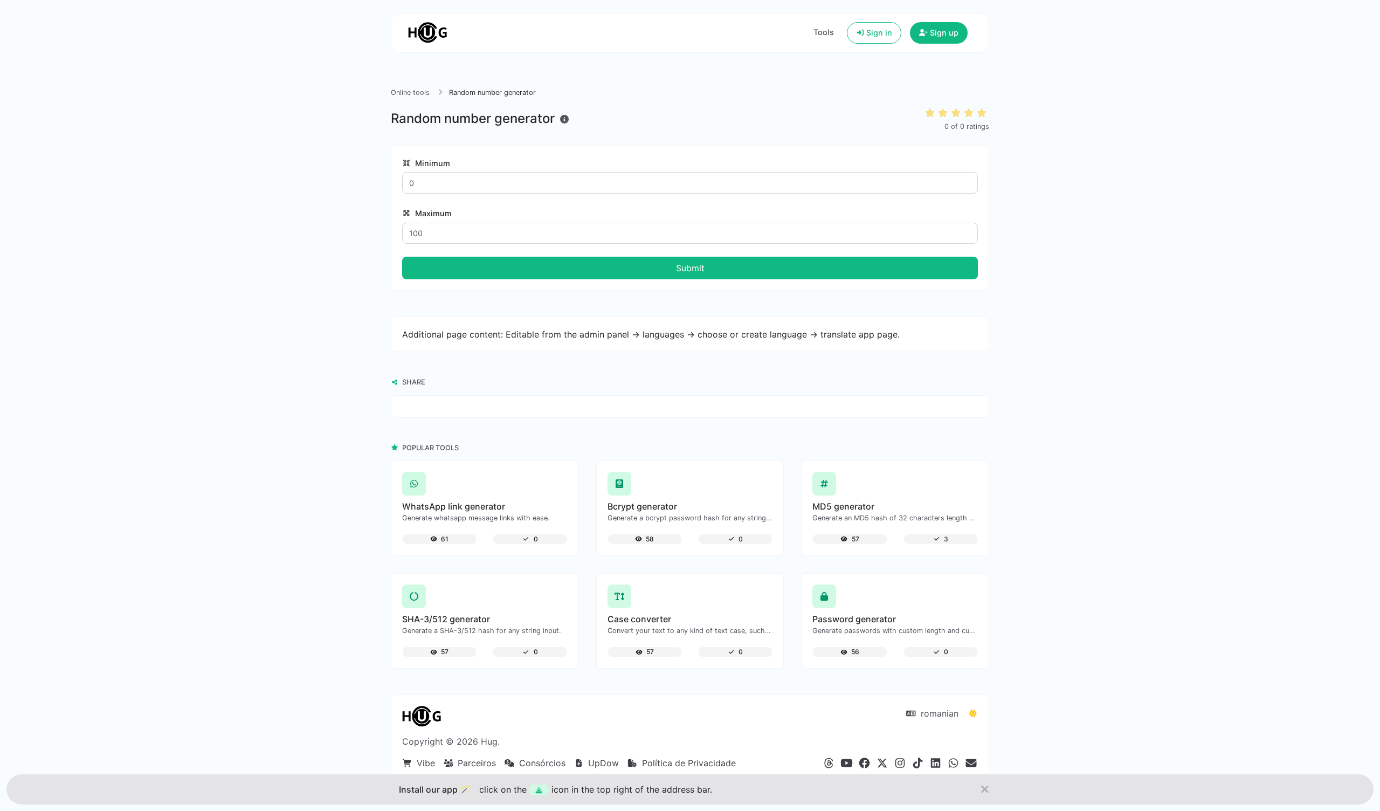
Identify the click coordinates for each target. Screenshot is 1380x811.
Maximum (432, 213)
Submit (690, 268)
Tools (823, 32)
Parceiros (475, 763)
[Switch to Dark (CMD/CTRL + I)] (973, 713)
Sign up (943, 32)
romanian (938, 713)
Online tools (410, 92)
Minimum (431, 163)
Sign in (878, 32)
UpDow (602, 763)
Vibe (424, 763)
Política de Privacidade (687, 763)
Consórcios (540, 763)
